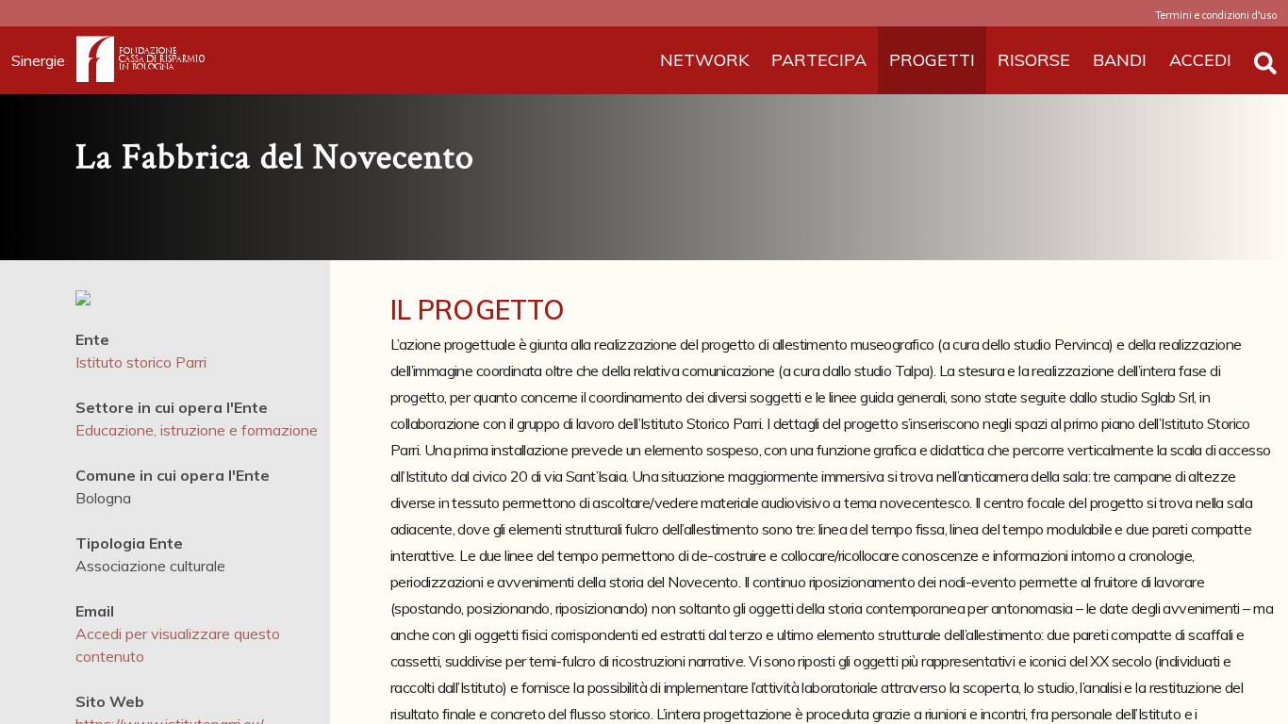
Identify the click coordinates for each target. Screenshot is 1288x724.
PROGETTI (932, 60)
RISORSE (1034, 60)
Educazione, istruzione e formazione (196, 429)
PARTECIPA (819, 60)
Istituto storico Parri (140, 362)
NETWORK (704, 60)
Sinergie (38, 60)
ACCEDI (1200, 60)
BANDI (1120, 60)
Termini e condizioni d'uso (1216, 15)
